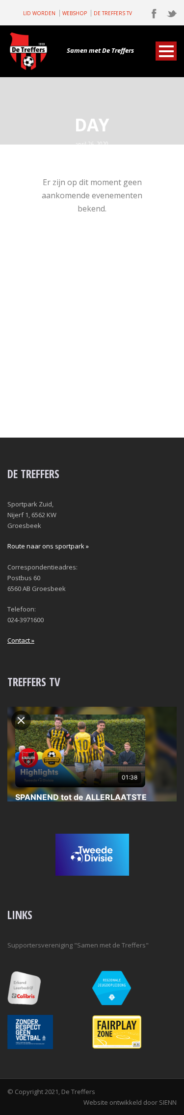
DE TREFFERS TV (113, 13)
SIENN (168, 1102)
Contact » (20, 640)
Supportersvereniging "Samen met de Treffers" (78, 945)
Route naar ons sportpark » (48, 546)
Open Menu (166, 51)
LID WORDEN (39, 13)
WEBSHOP (74, 13)
